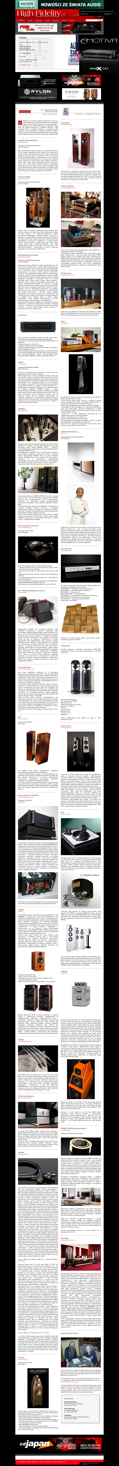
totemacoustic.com (66, 727)
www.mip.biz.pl (22, 592)
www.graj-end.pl (22, 1359)
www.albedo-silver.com (24, 1041)
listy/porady (38, 20)
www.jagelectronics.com (68, 275)
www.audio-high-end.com (68, 1240)
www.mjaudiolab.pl (66, 550)
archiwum (64, 20)
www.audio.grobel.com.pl (68, 188)
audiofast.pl (64, 973)
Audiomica (98, 1380)
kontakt (72, 20)
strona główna (21, 20)
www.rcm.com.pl (65, 814)
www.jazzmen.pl (22, 142)
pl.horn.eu (64, 433)
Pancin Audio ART (66, 1382)
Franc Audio (74, 1382)
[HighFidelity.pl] (38, 227)
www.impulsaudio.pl (66, 124)
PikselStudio (85, 1464)
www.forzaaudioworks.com (26, 669)
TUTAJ (98, 1378)
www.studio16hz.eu (24, 178)
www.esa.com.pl (22, 719)
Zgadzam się (84, 13)
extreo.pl (20, 911)
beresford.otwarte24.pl (24, 1098)
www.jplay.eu (64, 323)
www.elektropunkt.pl (24, 257)
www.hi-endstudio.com (24, 527)
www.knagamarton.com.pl (25, 797)
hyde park (55, 20)
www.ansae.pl (22, 364)
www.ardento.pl (22, 410)
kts (64, 1461)
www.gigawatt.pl (23, 1154)
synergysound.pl (65, 1130)
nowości (47, 20)
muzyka (30, 20)
